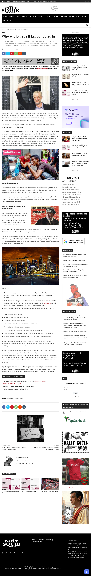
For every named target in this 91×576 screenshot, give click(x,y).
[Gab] (81, 1)
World (7, 30)
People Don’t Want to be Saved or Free (74, 260)
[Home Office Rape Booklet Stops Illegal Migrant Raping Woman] (11, 484)
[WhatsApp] (16, 53)
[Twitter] (88, 1)
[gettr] (23, 463)
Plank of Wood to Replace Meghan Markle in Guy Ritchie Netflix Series (80, 84)
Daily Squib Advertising (75, 488)
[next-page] (6, 497)
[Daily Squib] (3, 49)
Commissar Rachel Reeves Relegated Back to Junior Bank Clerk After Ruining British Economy (74, 317)
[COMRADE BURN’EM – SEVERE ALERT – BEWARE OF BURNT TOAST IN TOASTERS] (66, 164)
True (67, 387)
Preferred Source (42, 68)
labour (16, 398)
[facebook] (17, 463)
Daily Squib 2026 (16, 568)
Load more (75, 99)
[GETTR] (83, 1)
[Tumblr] (24, 53)
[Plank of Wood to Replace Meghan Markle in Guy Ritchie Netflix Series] (66, 85)
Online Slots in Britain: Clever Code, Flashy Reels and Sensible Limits (75, 276)
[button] (87, 25)
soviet (21, 398)
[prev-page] (3, 497)
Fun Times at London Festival (78, 331)
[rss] (29, 463)
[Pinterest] (86, 1)
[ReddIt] (20, 53)
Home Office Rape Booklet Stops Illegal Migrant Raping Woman (80, 92)
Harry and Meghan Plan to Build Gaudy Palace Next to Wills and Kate (79, 138)
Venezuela (47, 303)
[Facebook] (78, 1)
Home (3, 30)
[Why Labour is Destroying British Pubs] (50, 484)
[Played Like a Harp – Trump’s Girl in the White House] (66, 155)
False (67, 390)
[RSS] (18, 552)
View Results (75, 397)
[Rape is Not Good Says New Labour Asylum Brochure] (30, 484)
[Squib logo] (12, 9)
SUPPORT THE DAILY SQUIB (12, 384)
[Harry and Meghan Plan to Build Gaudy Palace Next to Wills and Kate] (66, 139)
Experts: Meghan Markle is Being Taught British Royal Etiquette (79, 67)
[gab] (20, 463)
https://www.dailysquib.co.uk (23, 460)
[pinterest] (26, 463)
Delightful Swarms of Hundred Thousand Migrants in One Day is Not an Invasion (75, 337)
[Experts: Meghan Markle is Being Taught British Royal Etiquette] (66, 68)
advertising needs (40, 381)
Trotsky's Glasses (10, 49)
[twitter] (32, 463)
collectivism (10, 398)
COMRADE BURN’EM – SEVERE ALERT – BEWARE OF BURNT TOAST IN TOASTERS (80, 163)
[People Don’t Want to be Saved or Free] (66, 76)
